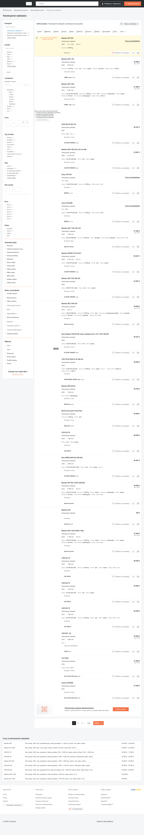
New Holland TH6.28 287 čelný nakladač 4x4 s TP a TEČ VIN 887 (85, 334)
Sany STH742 (67, 174)
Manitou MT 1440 (9, 778)
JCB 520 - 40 (66, 633)
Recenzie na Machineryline (44, 804)
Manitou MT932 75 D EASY (71, 253)
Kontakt (5, 801)
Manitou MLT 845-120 (69, 303)
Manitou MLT (8, 743)
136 (88, 723)
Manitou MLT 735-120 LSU (71, 228)
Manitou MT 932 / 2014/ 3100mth (73, 483)
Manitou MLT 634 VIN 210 (71, 278)
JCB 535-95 (7, 756)
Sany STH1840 (67, 203)
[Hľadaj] (37, 3)
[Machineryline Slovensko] (13, 3)
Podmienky (39, 794)
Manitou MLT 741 (68, 59)
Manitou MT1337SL (69, 386)
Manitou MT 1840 (9, 748)
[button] (133, 53)
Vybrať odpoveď (42, 120)
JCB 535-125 (8, 770)
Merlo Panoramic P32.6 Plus (72, 411)
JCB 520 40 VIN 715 (69, 124)
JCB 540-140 (8, 765)
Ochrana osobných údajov (44, 798)
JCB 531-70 (7, 752)
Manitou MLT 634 (68, 84)
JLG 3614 (65, 658)
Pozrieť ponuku (121, 709)
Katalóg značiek (40, 808)
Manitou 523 (66, 510)
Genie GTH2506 (67, 683)
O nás (5, 794)
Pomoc (5, 798)
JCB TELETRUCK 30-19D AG (72, 359)
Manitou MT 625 (9, 761)
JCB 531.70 (66, 432)
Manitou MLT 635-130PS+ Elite (73, 531)
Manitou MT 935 (67, 38)
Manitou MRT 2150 (10, 774)
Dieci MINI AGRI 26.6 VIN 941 (72, 457)
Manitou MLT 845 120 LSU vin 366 (74, 149)
